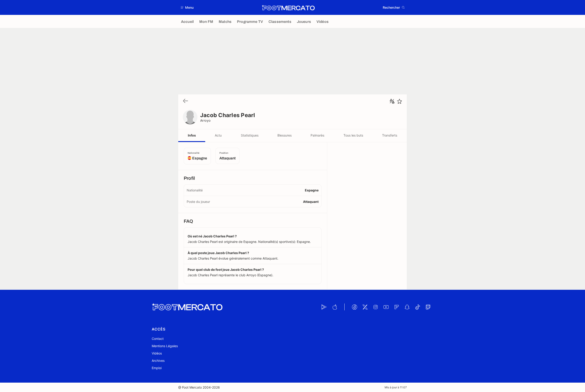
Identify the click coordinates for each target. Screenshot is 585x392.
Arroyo (205, 120)
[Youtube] (386, 306)
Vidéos (157, 353)
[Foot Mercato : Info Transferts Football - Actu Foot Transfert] (288, 7)
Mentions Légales (165, 346)
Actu (218, 135)
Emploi (157, 368)
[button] (187, 7)
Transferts (389, 135)
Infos (192, 135)
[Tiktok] (417, 306)
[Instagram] (375, 306)
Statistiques (249, 135)
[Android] (324, 306)
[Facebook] (354, 306)
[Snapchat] (407, 306)
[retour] (185, 101)
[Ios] (334, 306)
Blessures (284, 135)
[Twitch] (428, 306)
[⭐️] (399, 101)
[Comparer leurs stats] (392, 101)
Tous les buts (353, 135)
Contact (158, 339)
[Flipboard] (396, 306)
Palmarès (317, 135)
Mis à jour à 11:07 (396, 387)
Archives (158, 360)
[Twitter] (365, 306)
